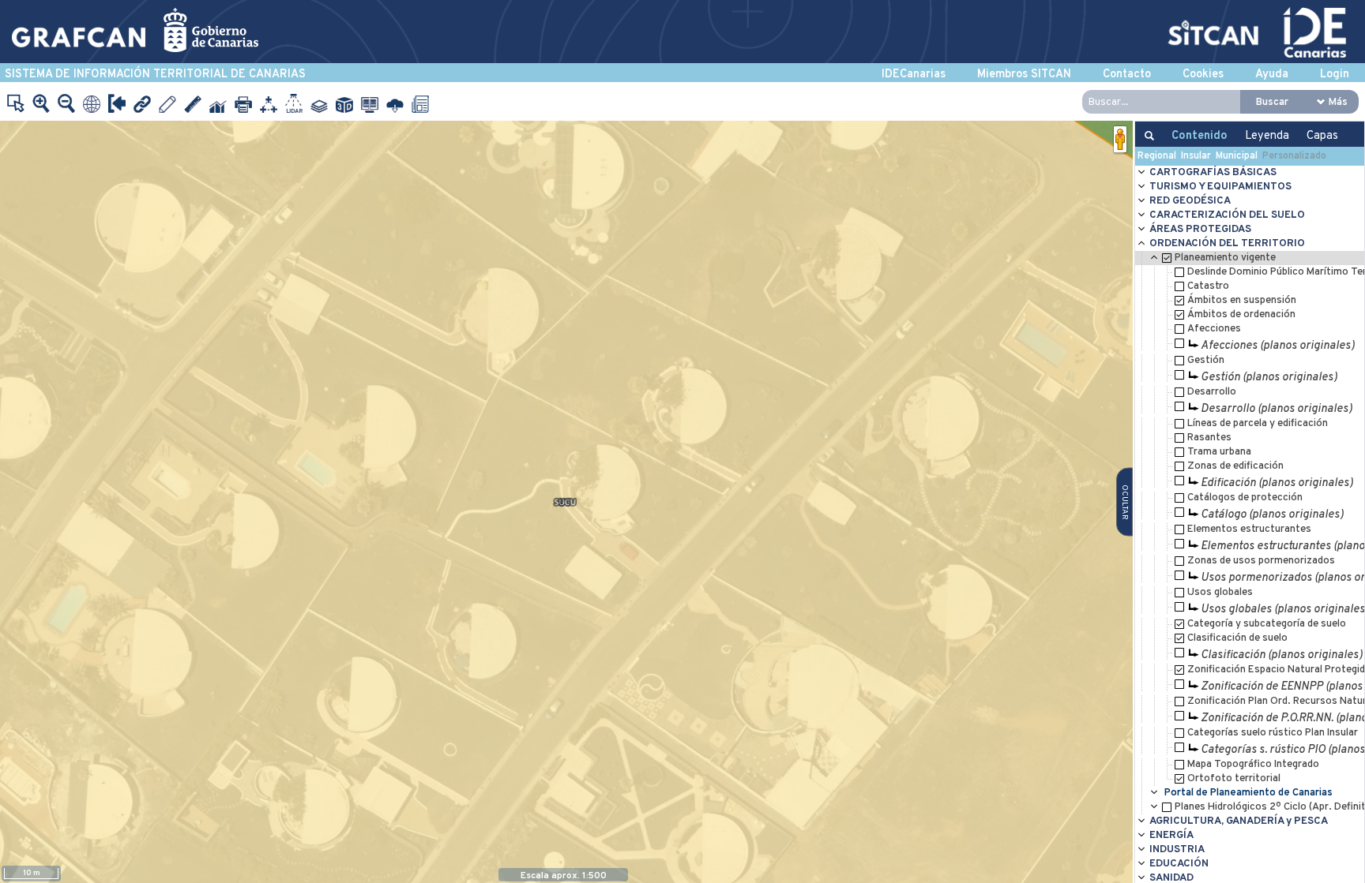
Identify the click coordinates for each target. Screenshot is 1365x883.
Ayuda (1271, 74)
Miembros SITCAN (1024, 74)
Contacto (1127, 74)
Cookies (1203, 74)
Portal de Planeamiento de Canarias (1248, 792)
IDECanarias (914, 74)
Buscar (1272, 102)
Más (1338, 102)
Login (1334, 74)
